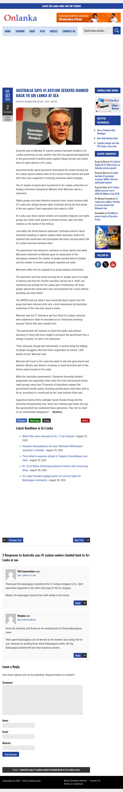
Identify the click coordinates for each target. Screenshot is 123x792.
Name (6, 720)
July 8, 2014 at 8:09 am (26, 619)
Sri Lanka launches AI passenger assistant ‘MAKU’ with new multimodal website (106, 177)
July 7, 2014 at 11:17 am (26, 575)
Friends (20, 31)
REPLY (85, 420)
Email (5, 732)
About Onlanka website (75, 780)
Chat (32, 31)
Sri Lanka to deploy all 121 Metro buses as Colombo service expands (107, 165)
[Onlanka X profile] (105, 263)
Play (42, 31)
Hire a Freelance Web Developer (106, 131)
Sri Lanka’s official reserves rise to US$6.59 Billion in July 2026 (107, 190)
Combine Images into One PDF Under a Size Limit (108, 144)
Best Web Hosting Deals (107, 138)
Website (6, 743)
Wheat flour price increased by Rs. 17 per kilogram (48, 436)
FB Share (21, 420)
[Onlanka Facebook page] (98, 263)
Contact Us (95, 780)
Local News (8, 118)
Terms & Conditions (73, 783)
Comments (8, 111)
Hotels (54, 31)
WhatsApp (34, 420)
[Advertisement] (61, 61)
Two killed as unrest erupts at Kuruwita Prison (106, 216)
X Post (46, 420)
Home (8, 31)
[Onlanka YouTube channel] (113, 263)
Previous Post (15, 540)
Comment (8, 682)
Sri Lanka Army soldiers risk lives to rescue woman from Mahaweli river (107, 203)
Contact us (69, 31)
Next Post (79, 540)
